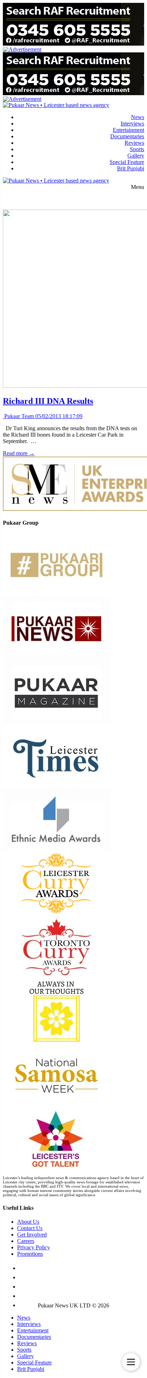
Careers (25, 1241)
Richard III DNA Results (48, 401)
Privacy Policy (33, 1247)
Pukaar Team (18, 416)
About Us (28, 1222)
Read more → (19, 453)
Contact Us (29, 1228)
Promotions (30, 1254)
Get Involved (32, 1235)
